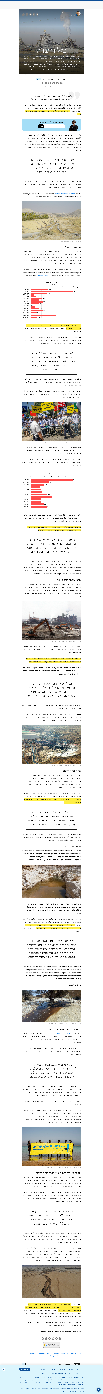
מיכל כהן (55, 1356)
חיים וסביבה (41, 1354)
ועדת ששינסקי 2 (44, 276)
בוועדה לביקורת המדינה (62, 1034)
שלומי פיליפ (47, 1356)
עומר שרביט (71, 13)
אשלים (49, 1354)
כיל (63, 13)
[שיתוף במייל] (34, 14)
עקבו (38, 79)
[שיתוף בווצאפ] (23, 14)
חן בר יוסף (38, 1356)
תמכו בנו (24, 1369)
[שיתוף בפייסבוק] (27, 14)
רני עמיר (63, 1356)
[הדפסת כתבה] (42, 83)
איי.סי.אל (56, 1354)
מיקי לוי (78, 1356)
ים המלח (73, 1354)
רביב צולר (71, 1356)
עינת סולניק (29, 1356)
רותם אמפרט (65, 1354)
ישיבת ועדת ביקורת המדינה (65, 194)
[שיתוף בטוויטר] (30, 14)
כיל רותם (32, 1354)
